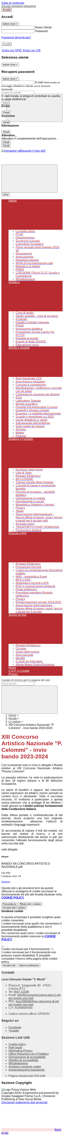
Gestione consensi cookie (25, 1066)
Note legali (15, 1047)
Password (41, 31)
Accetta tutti (14, 907)
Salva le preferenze (29, 965)
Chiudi (6, 112)
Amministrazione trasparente (27, 1069)
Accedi (6, 9)
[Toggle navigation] (29, 179)
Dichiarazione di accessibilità (27, 1057)
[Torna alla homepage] (23, 150)
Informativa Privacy (21, 1050)
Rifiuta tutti (30, 904)
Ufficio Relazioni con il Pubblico (29, 1053)
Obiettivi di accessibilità (23, 1060)
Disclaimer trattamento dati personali (24, 1102)
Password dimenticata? (16, 37)
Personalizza (9, 904)
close (5, 194)
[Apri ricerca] (34, 108)
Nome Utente (43, 27)
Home (12, 715)
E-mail (39, 82)
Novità (13, 718)
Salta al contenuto (12, 2)
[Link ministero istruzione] (18, 6)
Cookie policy (17, 1044)
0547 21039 (21, 991)
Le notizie (15, 721)
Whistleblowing (18, 1063)
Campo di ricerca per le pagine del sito (25, 680)
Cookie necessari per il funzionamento (25, 949)
